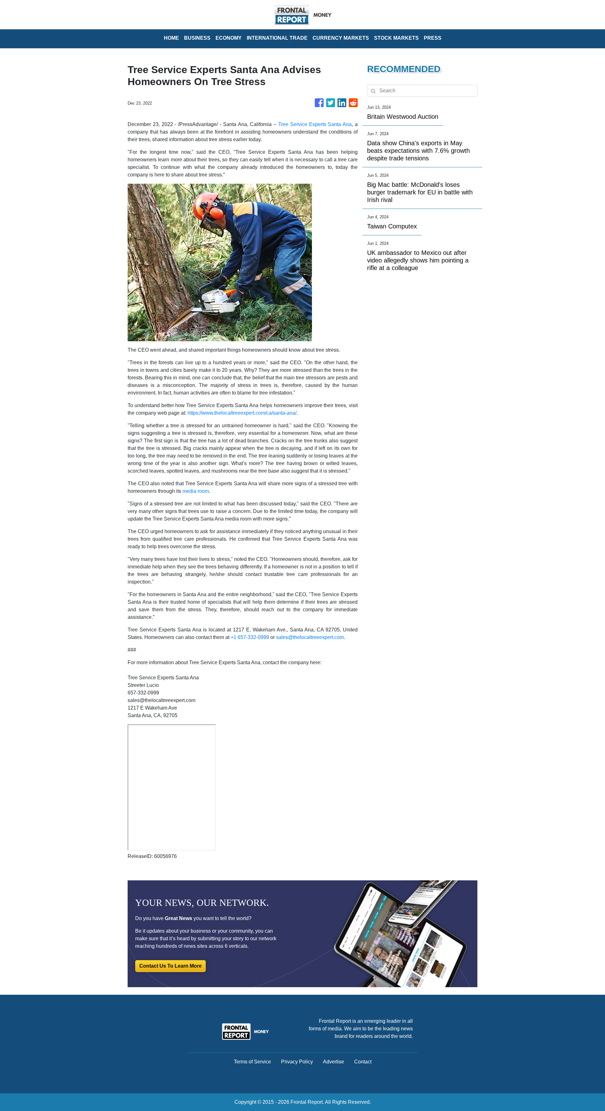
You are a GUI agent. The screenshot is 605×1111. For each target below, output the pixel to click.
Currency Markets (341, 38)
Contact (363, 1061)
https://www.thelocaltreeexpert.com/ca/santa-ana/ (242, 413)
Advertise (333, 1061)
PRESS (432, 38)
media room (195, 491)
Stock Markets (396, 38)
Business (197, 38)
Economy (229, 38)
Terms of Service (252, 1061)
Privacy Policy (297, 1061)
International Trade (277, 38)
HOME (171, 38)
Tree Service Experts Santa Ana (315, 124)
